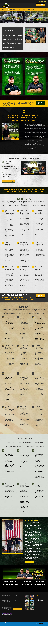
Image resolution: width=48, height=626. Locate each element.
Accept (37, 623)
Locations (24, 9)
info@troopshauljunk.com (19, 5)
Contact (33, 9)
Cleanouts (16, 603)
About (16, 595)
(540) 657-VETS (41, 596)
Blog (29, 9)
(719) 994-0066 (40, 599)
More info (23, 625)
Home (3, 9)
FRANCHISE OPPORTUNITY (40, 103)
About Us (7, 9)
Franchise (19, 9)
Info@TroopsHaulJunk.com (11, 1)
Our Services (13, 9)
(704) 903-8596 (41, 600)
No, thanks (41, 623)
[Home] (6, 5)
